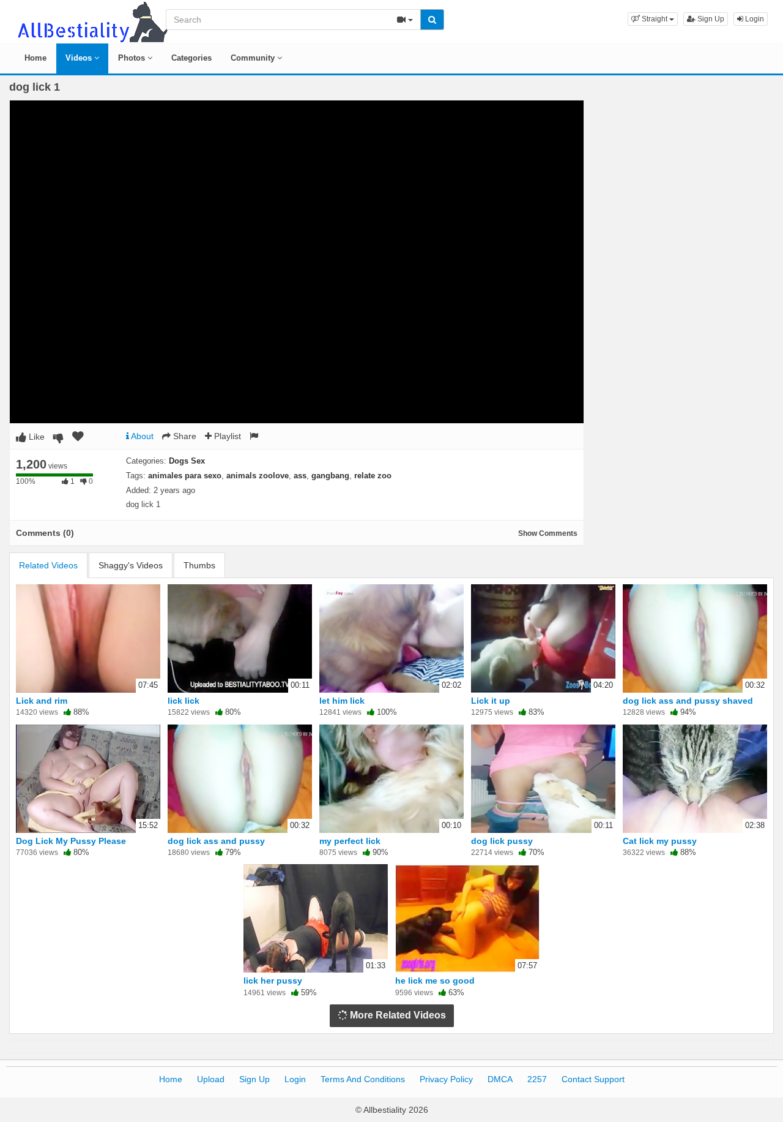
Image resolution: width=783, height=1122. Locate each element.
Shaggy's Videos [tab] (130, 565)
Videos (79, 57)
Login (753, 19)
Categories (191, 57)
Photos (132, 57)
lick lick (183, 701)
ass (300, 475)
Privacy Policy (446, 1079)
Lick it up (490, 701)
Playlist (226, 436)
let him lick (342, 701)
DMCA (500, 1079)
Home (35, 57)
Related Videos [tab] (48, 565)
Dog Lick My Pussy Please (71, 841)
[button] (653, 19)
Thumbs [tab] (199, 565)
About (141, 436)
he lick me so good (435, 980)
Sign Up (710, 19)
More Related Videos (396, 1015)
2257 (537, 1079)
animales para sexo (184, 475)
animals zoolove (257, 475)
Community (254, 57)
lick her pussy (272, 980)
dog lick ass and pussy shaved (688, 701)
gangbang (330, 475)
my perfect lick (349, 841)
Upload (211, 1079)
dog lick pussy (502, 841)
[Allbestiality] (91, 21)
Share (183, 436)
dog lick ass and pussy (216, 841)
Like (35, 437)
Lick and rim (41, 701)
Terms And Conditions (363, 1079)
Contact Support (593, 1079)
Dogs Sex (187, 460)
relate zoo (373, 475)
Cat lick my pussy (660, 841)
